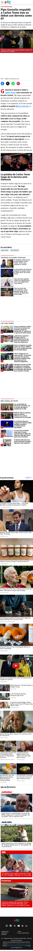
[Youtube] (19, 926)
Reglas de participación (23, 933)
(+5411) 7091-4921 (12, 945)
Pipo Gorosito (15, 250)
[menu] (2, 2)
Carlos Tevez (10, 93)
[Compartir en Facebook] (2, 83)
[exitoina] (16, 792)
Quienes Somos (5, 931)
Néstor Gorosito (22, 106)
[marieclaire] (16, 822)
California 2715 (12, 944)
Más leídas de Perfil (9, 401)
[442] (16, 920)
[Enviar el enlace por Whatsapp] (13, 83)
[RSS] (22, 926)
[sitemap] (26, 926)
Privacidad (3, 934)
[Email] (18, 83)
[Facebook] (11, 926)
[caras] (16, 852)
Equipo (19, 931)
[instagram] (7, 926)
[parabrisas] (16, 881)
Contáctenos (4, 933)
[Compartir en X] (8, 83)
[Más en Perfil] (11, 787)
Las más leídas (7, 323)
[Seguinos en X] (14, 926)
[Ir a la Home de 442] (7, 3)
